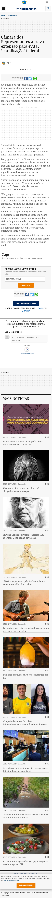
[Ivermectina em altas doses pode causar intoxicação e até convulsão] (26, 419)
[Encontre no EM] (47, 8)
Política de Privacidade (11, 880)
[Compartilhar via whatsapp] (35, 78)
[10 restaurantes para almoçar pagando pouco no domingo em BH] (26, 839)
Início (3, 15)
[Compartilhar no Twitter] (30, 78)
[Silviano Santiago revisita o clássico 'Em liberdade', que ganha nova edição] (26, 512)
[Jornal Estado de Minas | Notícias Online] (26, 9)
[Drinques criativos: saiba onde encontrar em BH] (26, 652)
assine (26, 311)
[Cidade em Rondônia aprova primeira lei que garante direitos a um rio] (26, 792)
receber (26, 285)
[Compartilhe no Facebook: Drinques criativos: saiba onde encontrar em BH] (45, 670)
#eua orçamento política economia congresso (22, 258)
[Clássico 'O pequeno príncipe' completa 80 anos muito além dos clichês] (26, 559)
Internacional (12, 15)
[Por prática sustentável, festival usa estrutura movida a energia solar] (26, 605)
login (40, 308)
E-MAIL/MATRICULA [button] (27, 353)
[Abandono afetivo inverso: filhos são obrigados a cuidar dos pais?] (26, 465)
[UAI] (24, 2)
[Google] (26, 349)
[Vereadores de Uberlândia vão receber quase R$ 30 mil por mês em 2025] (26, 745)
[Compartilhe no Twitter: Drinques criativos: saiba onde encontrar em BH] (48, 670)
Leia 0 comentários (26, 303)
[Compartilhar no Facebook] (26, 78)
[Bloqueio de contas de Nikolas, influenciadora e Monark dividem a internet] (26, 699)
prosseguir (26, 885)
